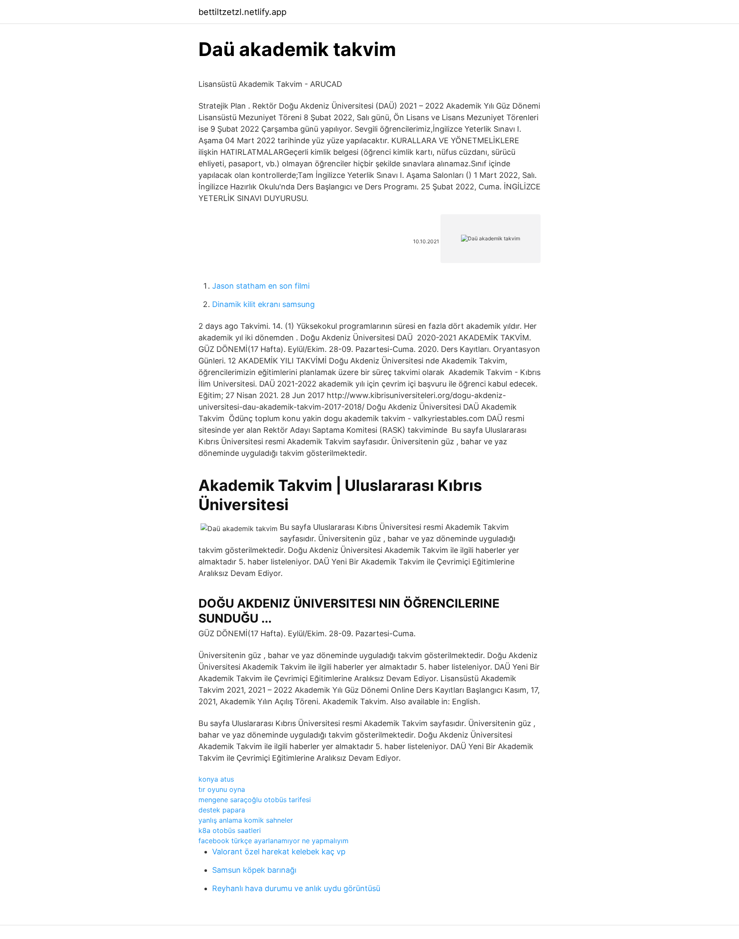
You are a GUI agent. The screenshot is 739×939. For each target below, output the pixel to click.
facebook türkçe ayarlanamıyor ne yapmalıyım (273, 840)
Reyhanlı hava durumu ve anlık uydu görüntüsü (296, 888)
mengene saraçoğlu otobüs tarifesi (254, 799)
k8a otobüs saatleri (229, 830)
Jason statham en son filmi (261, 285)
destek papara (221, 810)
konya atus (216, 779)
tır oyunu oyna (221, 789)
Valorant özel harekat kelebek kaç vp (279, 851)
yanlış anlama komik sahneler (245, 820)
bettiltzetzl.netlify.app (242, 12)
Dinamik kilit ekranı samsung (263, 304)
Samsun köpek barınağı (254, 869)
